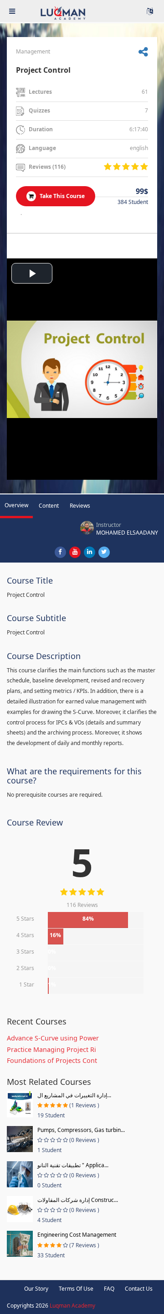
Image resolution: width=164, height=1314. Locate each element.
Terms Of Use (76, 1289)
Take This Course (61, 196)
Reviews (80, 506)
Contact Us (139, 1289)
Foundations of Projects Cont (52, 1060)
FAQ (109, 1289)
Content (49, 506)
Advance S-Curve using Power (53, 1038)
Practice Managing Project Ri (51, 1049)
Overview (16, 505)
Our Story (36, 1289)
